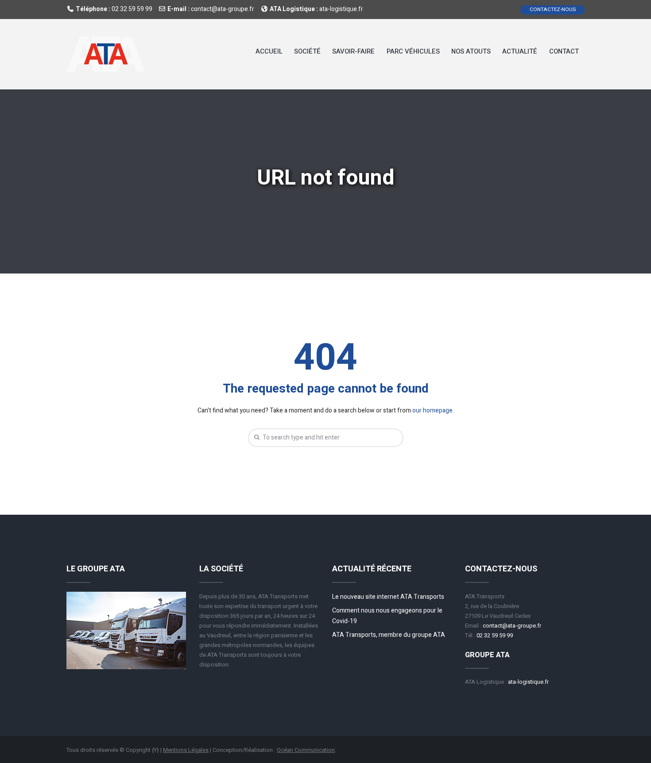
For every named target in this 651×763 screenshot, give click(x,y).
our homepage (432, 410)
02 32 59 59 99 (132, 9)
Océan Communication (306, 750)
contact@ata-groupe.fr (222, 9)
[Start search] (255, 437)
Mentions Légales (186, 750)
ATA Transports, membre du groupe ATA (388, 635)
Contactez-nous (553, 9)
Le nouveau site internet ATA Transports (388, 596)
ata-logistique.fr (341, 9)
